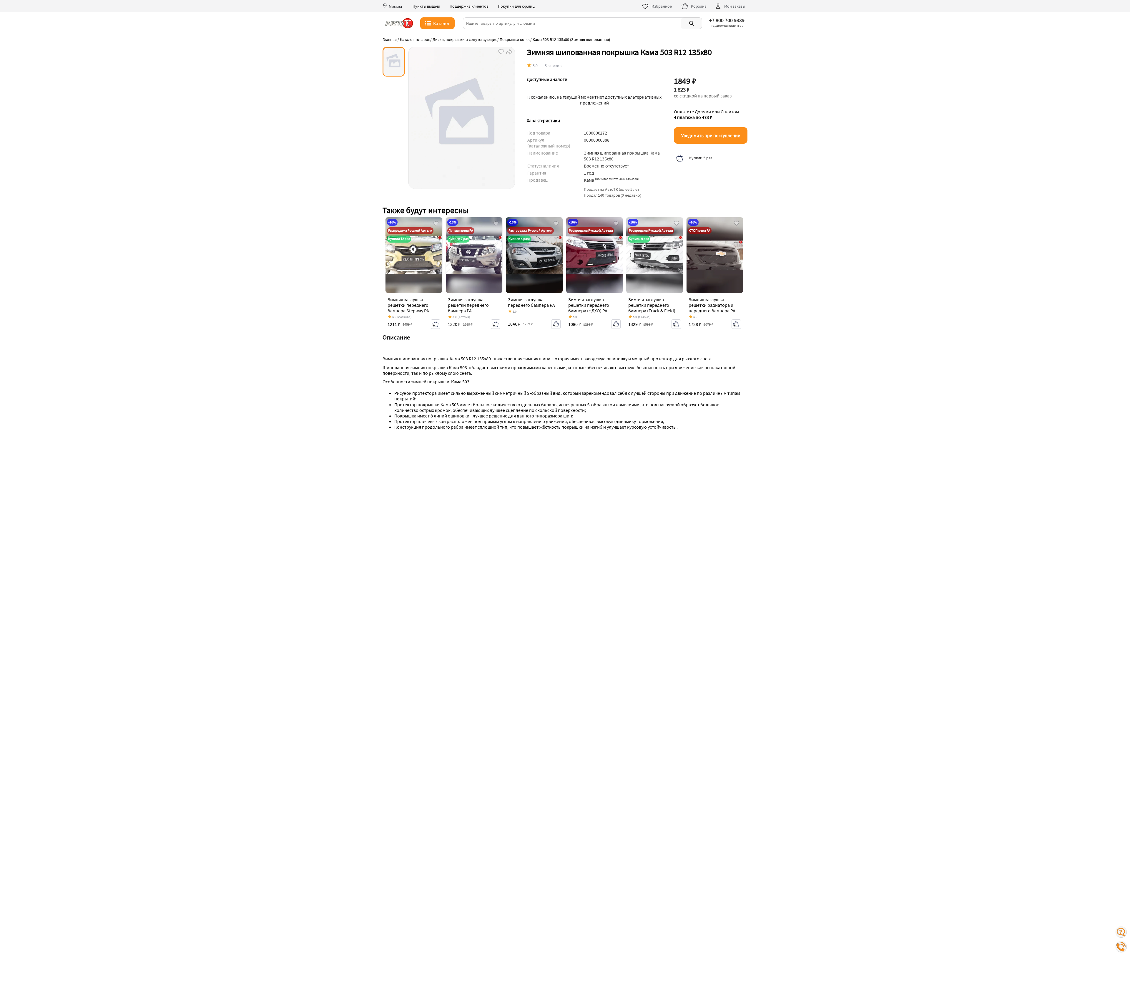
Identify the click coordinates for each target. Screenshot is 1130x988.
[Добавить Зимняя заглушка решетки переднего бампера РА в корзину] (495, 324)
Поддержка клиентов (469, 6)
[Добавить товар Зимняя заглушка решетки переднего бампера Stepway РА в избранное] (435, 223)
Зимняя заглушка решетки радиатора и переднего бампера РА (712, 305)
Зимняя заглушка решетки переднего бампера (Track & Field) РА (651, 307)
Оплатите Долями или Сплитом (706, 114)
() (617, 179)
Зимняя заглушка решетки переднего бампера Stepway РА (408, 305)
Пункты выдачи (426, 6)
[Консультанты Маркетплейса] (1121, 932)
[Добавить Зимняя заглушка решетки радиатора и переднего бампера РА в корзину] (736, 324)
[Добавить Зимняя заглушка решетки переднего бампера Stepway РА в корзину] (435, 324)
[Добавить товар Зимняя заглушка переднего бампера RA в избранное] (556, 223)
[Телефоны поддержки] (1121, 947)
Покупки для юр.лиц (516, 6)
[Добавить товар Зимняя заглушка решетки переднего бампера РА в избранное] (495, 223)
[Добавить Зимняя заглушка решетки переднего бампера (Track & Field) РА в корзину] (676, 324)
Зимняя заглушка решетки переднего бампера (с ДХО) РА (588, 305)
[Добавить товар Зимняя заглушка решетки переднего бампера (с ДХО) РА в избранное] (616, 223)
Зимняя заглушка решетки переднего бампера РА (468, 305)
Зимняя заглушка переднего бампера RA (531, 302)
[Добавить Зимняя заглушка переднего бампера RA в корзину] (556, 324)
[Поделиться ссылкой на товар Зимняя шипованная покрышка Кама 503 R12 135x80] (508, 51)
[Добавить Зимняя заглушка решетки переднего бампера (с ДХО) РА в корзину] (616, 324)
